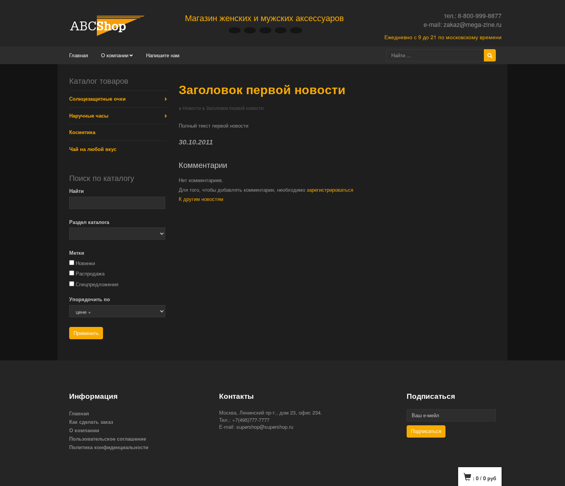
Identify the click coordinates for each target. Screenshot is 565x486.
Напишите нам (162, 55)
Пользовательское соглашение (107, 438)
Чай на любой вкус (92, 149)
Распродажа (90, 274)
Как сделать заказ (91, 421)
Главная (78, 55)
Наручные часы (88, 115)
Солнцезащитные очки (97, 98)
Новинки (85, 263)
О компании (114, 55)
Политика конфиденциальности (108, 447)
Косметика (82, 132)
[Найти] (490, 55)
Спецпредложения (97, 284)
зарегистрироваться (330, 190)
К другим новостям (201, 199)
